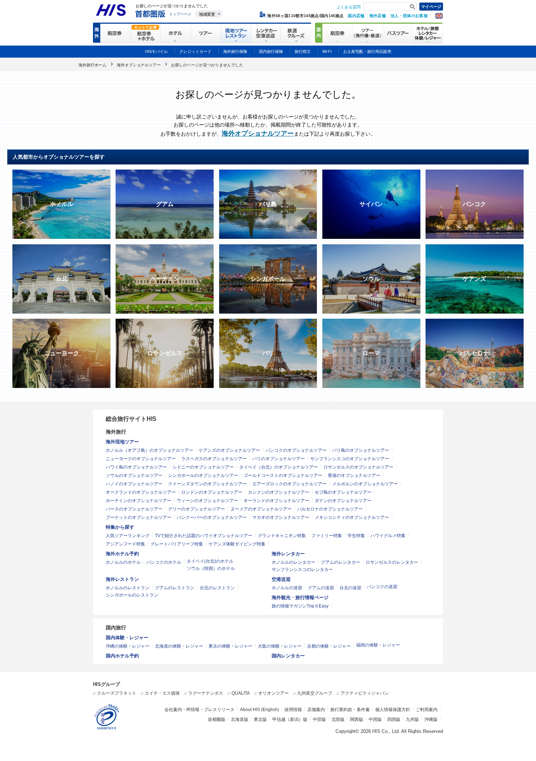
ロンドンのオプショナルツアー (211, 492)
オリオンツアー (273, 693)
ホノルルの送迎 (287, 587)
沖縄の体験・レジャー (127, 646)
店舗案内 (316, 709)
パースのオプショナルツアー (134, 509)
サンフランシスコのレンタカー (302, 569)
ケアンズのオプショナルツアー (229, 450)
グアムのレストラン (174, 587)
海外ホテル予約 (122, 553)
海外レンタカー (288, 553)
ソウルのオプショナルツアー (134, 475)
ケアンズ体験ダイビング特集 (237, 544)
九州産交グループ (314, 693)
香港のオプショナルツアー (354, 475)
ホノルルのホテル (123, 562)
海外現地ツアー (122, 441)
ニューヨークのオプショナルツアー (141, 458)
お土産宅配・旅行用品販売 (367, 51)
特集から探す (120, 527)
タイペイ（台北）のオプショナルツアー (278, 467)
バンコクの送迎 (382, 586)
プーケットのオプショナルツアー (138, 517)
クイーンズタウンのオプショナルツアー (207, 483)
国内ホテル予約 (122, 656)
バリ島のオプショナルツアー (360, 450)
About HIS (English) (259, 709)
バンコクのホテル (163, 562)
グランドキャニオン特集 (282, 535)
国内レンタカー (288, 656)
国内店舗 (356, 15)
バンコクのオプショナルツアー (296, 450)
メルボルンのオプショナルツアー (365, 483)
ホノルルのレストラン (127, 587)
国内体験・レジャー (127, 637)
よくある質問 (349, 7)
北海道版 (239, 719)
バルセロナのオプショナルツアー (330, 509)
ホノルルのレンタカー (293, 562)
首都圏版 (216, 719)
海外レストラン (122, 579)
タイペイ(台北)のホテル (210, 561)
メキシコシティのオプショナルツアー (352, 517)
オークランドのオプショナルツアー (141, 492)
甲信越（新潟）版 (289, 719)
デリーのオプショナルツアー (196, 509)
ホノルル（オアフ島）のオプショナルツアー (149, 450)
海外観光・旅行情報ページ (300, 597)
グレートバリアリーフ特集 (177, 544)
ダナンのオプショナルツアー (343, 500)
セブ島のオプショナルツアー (343, 492)
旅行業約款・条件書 (350, 709)
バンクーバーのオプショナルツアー (212, 517)
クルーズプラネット (116, 693)
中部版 (319, 719)
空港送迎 (281, 579)
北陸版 (338, 719)
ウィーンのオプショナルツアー (207, 500)
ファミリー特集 (326, 535)
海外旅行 (116, 432)
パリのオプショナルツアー (278, 458)
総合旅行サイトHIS (131, 419)
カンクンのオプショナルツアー (278, 492)
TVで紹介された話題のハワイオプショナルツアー (203, 535)
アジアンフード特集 (125, 544)
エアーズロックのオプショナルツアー (289, 483)
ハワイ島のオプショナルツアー (136, 467)
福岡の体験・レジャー (378, 645)
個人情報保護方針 (392, 709)
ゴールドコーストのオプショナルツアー (283, 475)
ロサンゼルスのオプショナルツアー (358, 467)
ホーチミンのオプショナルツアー (138, 500)
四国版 (393, 719)
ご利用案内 (427, 709)
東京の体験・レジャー (230, 646)
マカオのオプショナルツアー (280, 517)
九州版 (412, 719)
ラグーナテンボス (205, 693)
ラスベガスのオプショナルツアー (214, 458)
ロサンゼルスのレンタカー (392, 562)
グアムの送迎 (321, 587)
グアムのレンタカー (340, 562)
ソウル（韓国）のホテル (211, 568)
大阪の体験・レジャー (280, 646)
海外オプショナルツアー (258, 133)
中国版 (375, 719)
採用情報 (293, 709)
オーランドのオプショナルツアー (276, 500)
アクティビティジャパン (365, 693)
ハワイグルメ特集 (387, 535)
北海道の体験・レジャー (179, 646)
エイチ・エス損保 (162, 693)
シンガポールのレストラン (132, 595)
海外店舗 (377, 15)
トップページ (180, 14)
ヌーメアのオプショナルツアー (261, 509)
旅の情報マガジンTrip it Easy (300, 606)
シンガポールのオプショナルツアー (203, 475)
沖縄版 (431, 719)
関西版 (356, 719)
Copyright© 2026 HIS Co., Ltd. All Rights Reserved (389, 731)
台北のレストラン (217, 587)
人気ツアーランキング (127, 535)
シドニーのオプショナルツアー (203, 467)
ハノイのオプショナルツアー (134, 483)
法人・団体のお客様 (409, 15)
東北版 (260, 719)
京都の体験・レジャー (329, 646)
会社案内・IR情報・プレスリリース (199, 709)
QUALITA (241, 693)
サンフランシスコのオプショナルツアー (349, 458)
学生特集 (356, 535)
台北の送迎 (350, 587)
